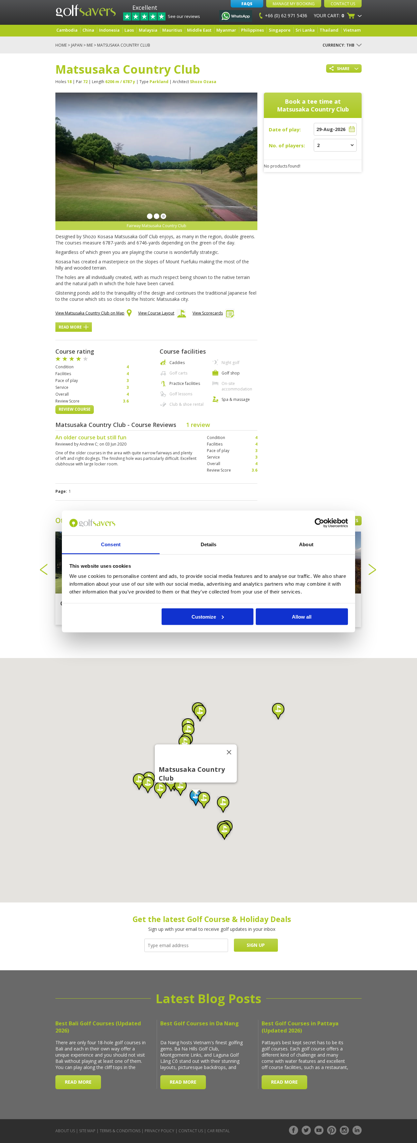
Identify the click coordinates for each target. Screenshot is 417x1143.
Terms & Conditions (120, 1131)
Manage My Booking (294, 4)
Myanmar (226, 30)
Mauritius (172, 30)
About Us (65, 1131)
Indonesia (109, 30)
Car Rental (218, 1131)
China (88, 30)
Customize (204, 616)
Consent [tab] (111, 544)
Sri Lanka (305, 30)
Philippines (252, 30)
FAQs (246, 4)
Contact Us (343, 4)
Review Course (75, 409)
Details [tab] (209, 544)
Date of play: (285, 129)
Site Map (87, 1131)
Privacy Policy (159, 1131)
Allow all (301, 616)
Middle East (199, 30)
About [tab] (306, 544)
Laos (129, 30)
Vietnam (352, 30)
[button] (184, 744)
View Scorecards (208, 313)
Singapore (280, 30)
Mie (90, 45)
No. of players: (287, 145)
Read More (70, 327)
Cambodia (67, 30)
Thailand (329, 30)
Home (61, 45)
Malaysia (148, 30)
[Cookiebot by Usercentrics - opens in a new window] (319, 523)
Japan (76, 45)
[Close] (229, 752)
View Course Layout (156, 313)
